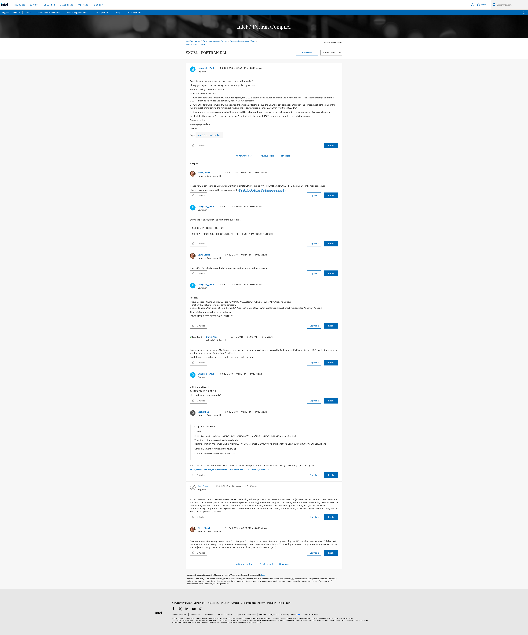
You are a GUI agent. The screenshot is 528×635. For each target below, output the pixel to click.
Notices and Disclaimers (221, 618)
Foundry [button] (98, 4)
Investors (225, 601)
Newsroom (213, 601)
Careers (235, 601)
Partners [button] (83, 4)
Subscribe (307, 52)
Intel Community (193, 41)
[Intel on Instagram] (200, 607)
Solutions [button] (50, 4)
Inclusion (271, 601)
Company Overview (182, 601)
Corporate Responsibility (253, 601)
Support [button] (34, 4)
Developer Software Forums (215, 41)
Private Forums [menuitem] (133, 12)
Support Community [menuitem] (11, 12)
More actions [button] (329, 52)
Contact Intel (199, 601)
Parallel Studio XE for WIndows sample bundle (262, 189)
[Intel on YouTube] (194, 607)
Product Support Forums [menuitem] (77, 12)
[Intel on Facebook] (173, 607)
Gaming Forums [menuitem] (102, 12)
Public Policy (284, 601)
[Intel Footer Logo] (158, 610)
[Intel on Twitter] (180, 607)
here (265, 573)
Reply (331, 145)
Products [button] (19, 4)
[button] (337, 68)
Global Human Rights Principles (341, 618)
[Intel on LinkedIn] (187, 607)
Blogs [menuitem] (117, 12)
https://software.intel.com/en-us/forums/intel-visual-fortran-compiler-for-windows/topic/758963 (230, 468)
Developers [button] (66, 4)
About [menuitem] (28, 12)
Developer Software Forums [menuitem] (48, 12)
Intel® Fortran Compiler (195, 44)
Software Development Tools (242, 41)
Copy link (314, 195)
